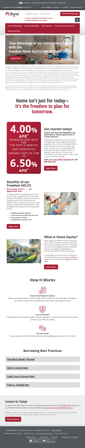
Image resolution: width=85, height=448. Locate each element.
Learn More (51, 267)
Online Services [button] (14, 31)
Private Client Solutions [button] (64, 26)
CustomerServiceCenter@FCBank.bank (58, 408)
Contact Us (57, 7)
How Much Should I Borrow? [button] (21, 359)
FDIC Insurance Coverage (43, 433)
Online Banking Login (70, 13)
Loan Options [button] (46, 26)
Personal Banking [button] (15, 26)
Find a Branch (13, 419)
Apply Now (16, 58)
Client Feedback (46, 7)
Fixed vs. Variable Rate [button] (18, 385)
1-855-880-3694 (7, 7)
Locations (65, 7)
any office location (62, 159)
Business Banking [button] (31, 26)
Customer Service (76, 7)
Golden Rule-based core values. (36, 20)
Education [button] (31, 14)
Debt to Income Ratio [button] (17, 367)
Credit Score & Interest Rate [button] (21, 376)
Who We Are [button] (45, 14)
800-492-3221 (50, 161)
